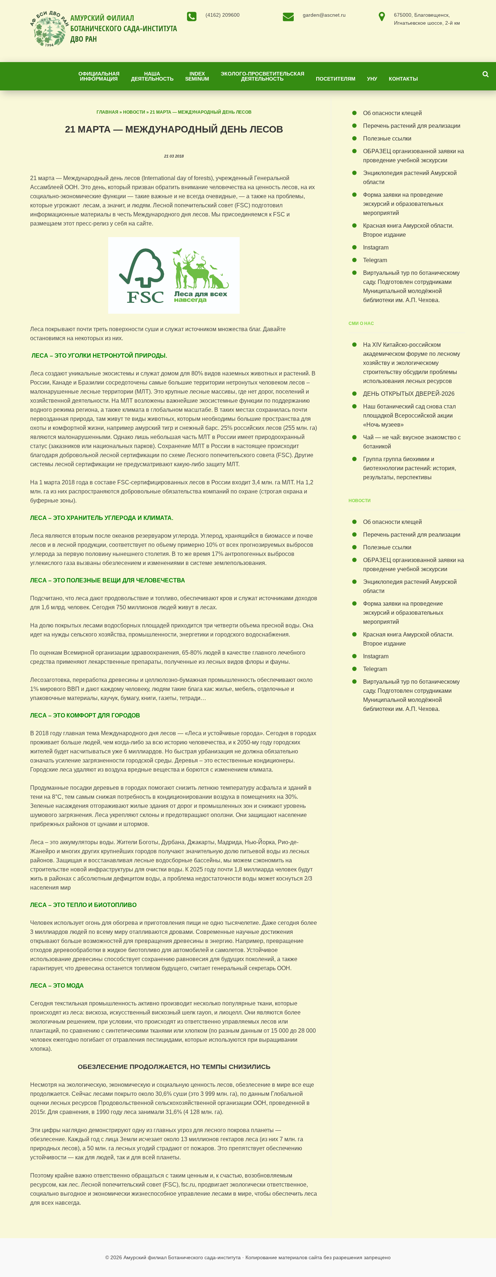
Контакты (403, 79)
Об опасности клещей (392, 113)
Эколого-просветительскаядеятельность (262, 76)
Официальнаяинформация (98, 76)
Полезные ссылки (387, 138)
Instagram (376, 247)
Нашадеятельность (152, 76)
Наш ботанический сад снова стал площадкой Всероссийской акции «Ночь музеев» (409, 415)
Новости (134, 112)
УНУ (372, 79)
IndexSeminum (197, 76)
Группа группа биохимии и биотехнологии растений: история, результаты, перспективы (409, 468)
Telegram (375, 260)
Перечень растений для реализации (411, 126)
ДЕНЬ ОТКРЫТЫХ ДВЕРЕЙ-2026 (410, 394)
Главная (107, 112)
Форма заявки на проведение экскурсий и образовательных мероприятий (403, 204)
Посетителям (335, 79)
